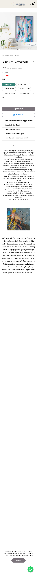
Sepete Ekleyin (18, 109)
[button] (33, 4)
